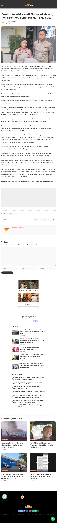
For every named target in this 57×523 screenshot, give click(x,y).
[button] (53, 519)
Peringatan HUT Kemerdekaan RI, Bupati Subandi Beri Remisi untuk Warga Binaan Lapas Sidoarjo (32, 365)
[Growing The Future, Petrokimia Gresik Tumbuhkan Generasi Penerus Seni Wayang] (15, 357)
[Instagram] (24, 511)
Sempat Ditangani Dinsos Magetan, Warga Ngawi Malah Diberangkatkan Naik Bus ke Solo (42, 445)
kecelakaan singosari (12, 213)
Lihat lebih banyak (49, 227)
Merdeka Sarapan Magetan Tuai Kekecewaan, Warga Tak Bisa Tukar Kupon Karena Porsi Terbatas (32, 340)
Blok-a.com (17, 66)
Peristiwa (5, 439)
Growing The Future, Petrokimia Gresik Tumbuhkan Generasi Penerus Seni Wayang (31, 356)
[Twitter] (8, 23)
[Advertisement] (28, 197)
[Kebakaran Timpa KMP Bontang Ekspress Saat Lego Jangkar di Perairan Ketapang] (14, 431)
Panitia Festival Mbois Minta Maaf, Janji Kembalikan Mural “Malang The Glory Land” (42, 476)
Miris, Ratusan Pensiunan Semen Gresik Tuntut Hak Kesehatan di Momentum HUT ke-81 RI (32, 331)
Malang (10, 66)
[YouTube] (30, 511)
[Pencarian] (55, 5)
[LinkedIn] (27, 511)
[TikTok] (38, 511)
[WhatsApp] (9, 23)
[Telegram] (11, 23)
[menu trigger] (2, 5)
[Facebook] (6, 23)
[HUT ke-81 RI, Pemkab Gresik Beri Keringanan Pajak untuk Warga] (15, 349)
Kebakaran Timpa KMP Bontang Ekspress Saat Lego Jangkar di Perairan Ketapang (12, 445)
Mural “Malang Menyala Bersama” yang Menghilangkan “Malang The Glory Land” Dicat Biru (12, 476)
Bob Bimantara (14, 21)
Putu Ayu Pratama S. (17, 227)
